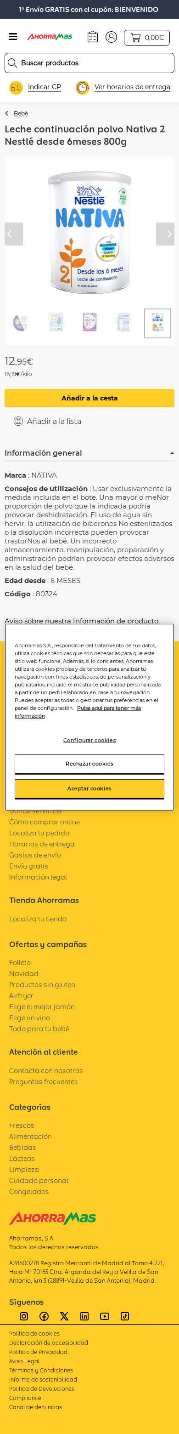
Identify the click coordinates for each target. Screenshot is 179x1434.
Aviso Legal (24, 1361)
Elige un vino (29, 1017)
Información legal (38, 877)
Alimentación (30, 1136)
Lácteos (22, 1158)
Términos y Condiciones (41, 1370)
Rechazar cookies (89, 763)
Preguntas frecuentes (43, 1081)
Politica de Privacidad (38, 1351)
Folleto (20, 962)
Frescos (21, 1125)
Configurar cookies (89, 740)
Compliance (25, 1397)
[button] (111, 36)
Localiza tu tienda (38, 918)
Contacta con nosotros (46, 1070)
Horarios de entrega (42, 844)
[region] (90, 717)
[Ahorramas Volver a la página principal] (55, 36)
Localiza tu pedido (39, 832)
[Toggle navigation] (13, 37)
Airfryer (21, 995)
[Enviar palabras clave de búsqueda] (12, 63)
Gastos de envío (35, 855)
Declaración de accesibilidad (48, 1342)
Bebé (21, 113)
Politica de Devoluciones (41, 1388)
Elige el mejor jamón (42, 1006)
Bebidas (22, 1147)
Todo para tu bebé (39, 1028)
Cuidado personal (38, 1180)
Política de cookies (34, 1333)
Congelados (29, 1191)
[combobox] (89, 63)
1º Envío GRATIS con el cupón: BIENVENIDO (88, 9)
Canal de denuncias (35, 1407)
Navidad (24, 973)
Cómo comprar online (44, 821)
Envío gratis (28, 866)
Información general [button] (43, 453)
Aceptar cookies (89, 788)
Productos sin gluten (42, 984)
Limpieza (24, 1169)
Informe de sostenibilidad (43, 1379)
